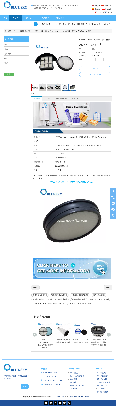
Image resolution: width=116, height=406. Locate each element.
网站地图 (73, 397)
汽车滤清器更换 (102, 392)
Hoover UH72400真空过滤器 (99, 299)
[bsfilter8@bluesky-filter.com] (113, 190)
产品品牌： (83, 52)
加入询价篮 (93, 74)
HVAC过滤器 (105, 24)
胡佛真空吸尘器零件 (40, 295)
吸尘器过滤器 (102, 379)
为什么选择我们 (61, 98)
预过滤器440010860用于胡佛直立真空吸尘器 (80, 342)
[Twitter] (55, 403)
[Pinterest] (64, 403)
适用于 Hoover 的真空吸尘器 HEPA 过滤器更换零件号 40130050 (98, 342)
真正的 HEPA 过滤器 (77, 376)
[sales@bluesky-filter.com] (113, 203)
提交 (8, 74)
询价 (93, 69)
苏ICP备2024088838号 (85, 397)
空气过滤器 (67, 24)
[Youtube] (60, 403)
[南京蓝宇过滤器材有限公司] (16, 367)
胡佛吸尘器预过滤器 (78, 299)
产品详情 (37, 98)
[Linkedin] (51, 403)
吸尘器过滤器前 (38, 299)
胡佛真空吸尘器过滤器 (59, 295)
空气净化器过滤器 (78, 24)
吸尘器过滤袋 (102, 385)
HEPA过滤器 (57, 24)
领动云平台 (60, 397)
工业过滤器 (73, 389)
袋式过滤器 (73, 379)
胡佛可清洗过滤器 (99, 295)
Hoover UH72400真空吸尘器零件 (79, 303)
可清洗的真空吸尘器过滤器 (57, 299)
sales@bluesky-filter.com (52, 384)
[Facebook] (46, 403)
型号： (81, 49)
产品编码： (83, 56)
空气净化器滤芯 (102, 376)
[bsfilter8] (113, 209)
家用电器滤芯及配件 (77, 385)
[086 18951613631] (113, 215)
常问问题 (74, 98)
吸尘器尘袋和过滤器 (93, 24)
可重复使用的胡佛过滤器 (80, 295)
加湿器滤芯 (101, 389)
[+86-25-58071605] (113, 197)
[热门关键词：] (36, 24)
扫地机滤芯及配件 (103, 382)
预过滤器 (73, 382)
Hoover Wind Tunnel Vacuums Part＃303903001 (48, 303)
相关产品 (48, 98)
